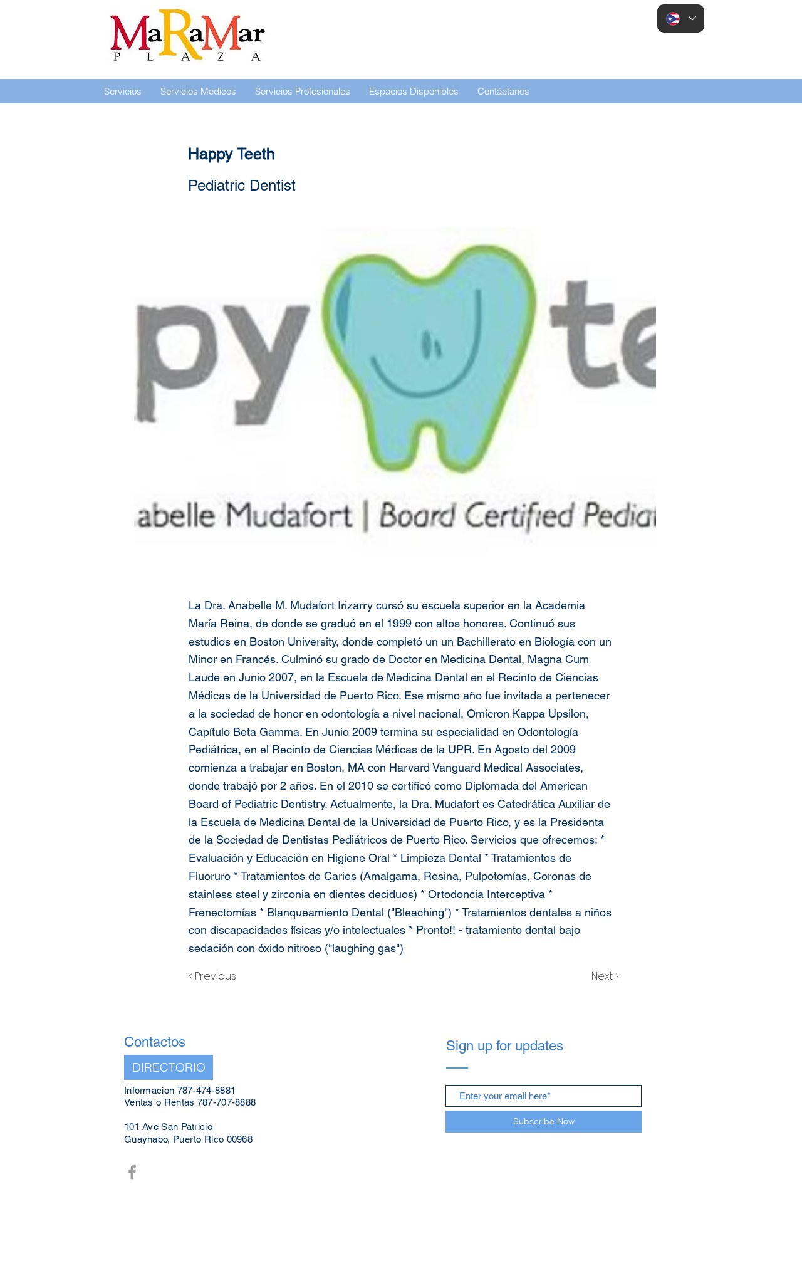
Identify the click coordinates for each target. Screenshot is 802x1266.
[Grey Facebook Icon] (132, 1172)
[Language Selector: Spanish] (680, 18)
